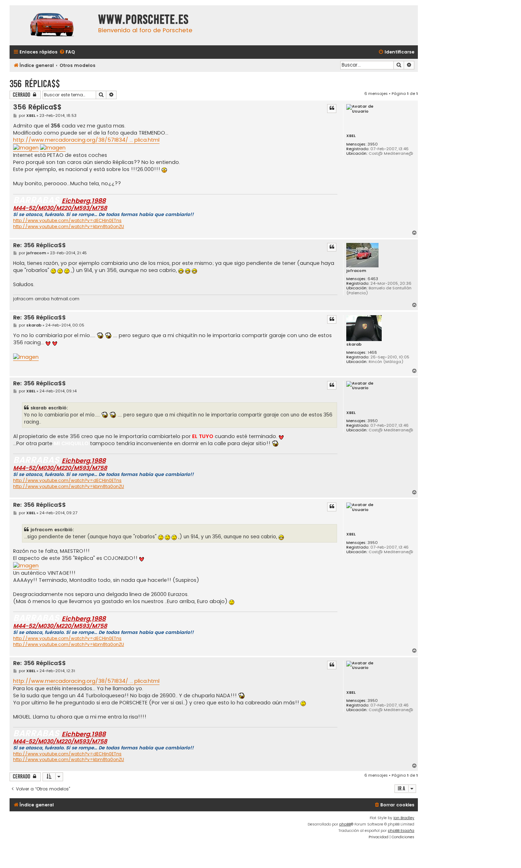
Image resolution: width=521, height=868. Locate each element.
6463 (373, 279)
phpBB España (401, 830)
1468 (372, 352)
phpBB (345, 824)
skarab (354, 344)
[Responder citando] (331, 108)
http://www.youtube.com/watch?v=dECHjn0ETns (67, 220)
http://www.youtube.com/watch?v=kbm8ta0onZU (68, 226)
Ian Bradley (403, 818)
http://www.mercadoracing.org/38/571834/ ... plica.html (86, 139)
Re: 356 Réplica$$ (39, 245)
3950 (373, 144)
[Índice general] (52, 25)
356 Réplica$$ (35, 83)
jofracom (356, 270)
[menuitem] (67, 52)
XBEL (350, 136)
